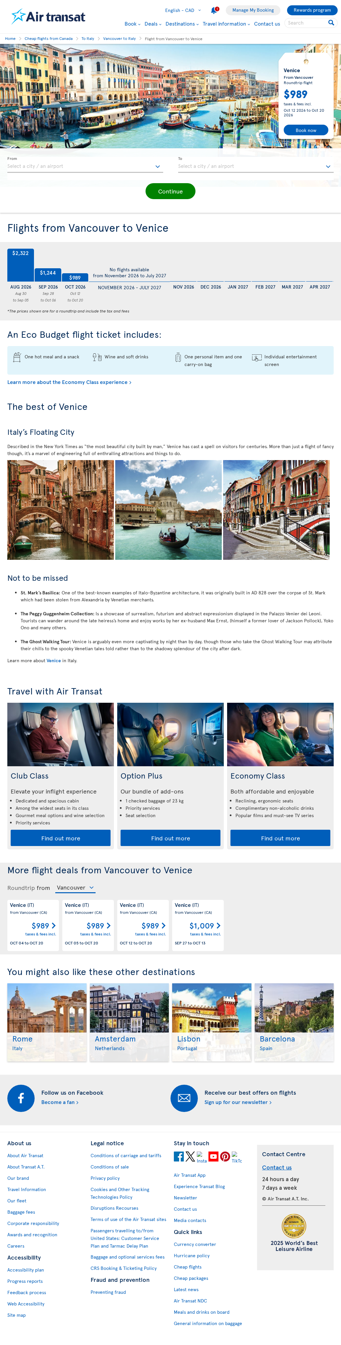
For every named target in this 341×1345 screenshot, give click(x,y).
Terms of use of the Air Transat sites (128, 1219)
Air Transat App (189, 1175)
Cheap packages (191, 1278)
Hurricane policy (191, 1255)
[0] (183, 265)
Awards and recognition (32, 1234)
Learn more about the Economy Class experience (67, 381)
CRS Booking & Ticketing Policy (124, 1268)
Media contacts (190, 1220)
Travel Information (26, 1189)
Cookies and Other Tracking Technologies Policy (120, 1193)
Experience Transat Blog (199, 1186)
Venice (54, 660)
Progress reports (25, 1281)
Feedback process (26, 1292)
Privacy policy (105, 1178)
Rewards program (312, 10)
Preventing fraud (108, 1292)
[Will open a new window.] (179, 1157)
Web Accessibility (25, 1303)
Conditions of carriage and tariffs (126, 1155)
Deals (151, 23)
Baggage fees (21, 1212)
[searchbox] (311, 23)
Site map (16, 1315)
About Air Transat (25, 1155)
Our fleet (16, 1200)
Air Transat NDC (190, 1300)
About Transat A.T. (26, 1166)
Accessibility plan (25, 1270)
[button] (170, 191)
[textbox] (85, 165)
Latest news (186, 1289)
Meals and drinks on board (201, 1312)
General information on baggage (208, 1323)
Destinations (180, 23)
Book (130, 23)
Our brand (18, 1178)
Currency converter (195, 1244)
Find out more (60, 838)
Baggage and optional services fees (128, 1257)
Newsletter (185, 1197)
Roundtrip (21, 887)
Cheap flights (187, 1267)
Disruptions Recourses (114, 1208)
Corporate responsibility (33, 1223)
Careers (15, 1246)
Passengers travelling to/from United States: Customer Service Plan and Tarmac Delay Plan (125, 1238)
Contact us (267, 23)
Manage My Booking (253, 10)
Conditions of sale (110, 1166)
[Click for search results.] (332, 23)
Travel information (224, 23)
